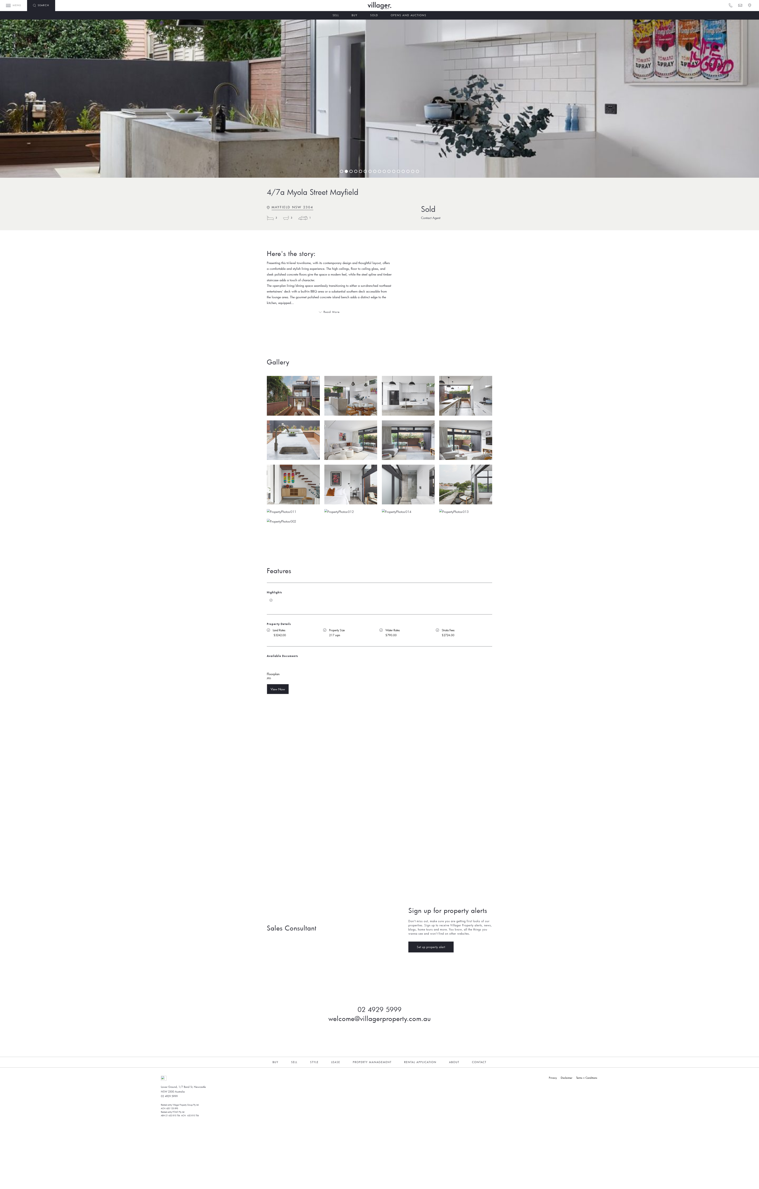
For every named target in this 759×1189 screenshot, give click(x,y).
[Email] (739, 5)
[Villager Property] (391, 5)
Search (43, 5)
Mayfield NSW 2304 (292, 207)
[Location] (749, 5)
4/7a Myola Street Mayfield (312, 192)
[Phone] (730, 5)
